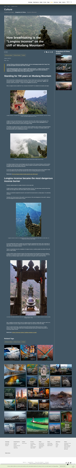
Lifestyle (41, 2)
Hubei (24, 55)
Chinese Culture (8, 55)
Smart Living (7, 443)
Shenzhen (15, 444)
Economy (57, 444)
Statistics (31, 445)
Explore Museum (32, 12)
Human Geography (33, 446)
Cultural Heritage (9, 12)
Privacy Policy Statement (39, 462)
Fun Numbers (32, 443)
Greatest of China (33, 444)
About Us (63, 2)
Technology (30, 2)
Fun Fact (44, 2)
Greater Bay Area (36, 2)
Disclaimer (47, 462)
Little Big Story (41, 446)
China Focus (56, 2)
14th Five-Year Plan (67, 446)
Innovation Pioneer (41, 445)
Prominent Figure (41, 444)
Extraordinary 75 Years (67, 443)
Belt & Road (66, 449)
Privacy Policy (55, 466)
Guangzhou (15, 446)
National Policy (66, 444)
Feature (60, 2)
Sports (57, 446)
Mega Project (7, 444)
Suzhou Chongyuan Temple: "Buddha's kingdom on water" (24, 332)
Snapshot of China (14, 6)
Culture (51, 2)
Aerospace (6, 445)
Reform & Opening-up (67, 445)
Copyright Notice (30, 462)
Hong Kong (15, 443)
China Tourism (17, 55)
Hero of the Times (41, 443)
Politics (57, 443)
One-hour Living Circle (17, 445)
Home (5, 6)
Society (57, 445)
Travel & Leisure (24, 443)
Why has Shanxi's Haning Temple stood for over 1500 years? (25, 174)
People (48, 2)
